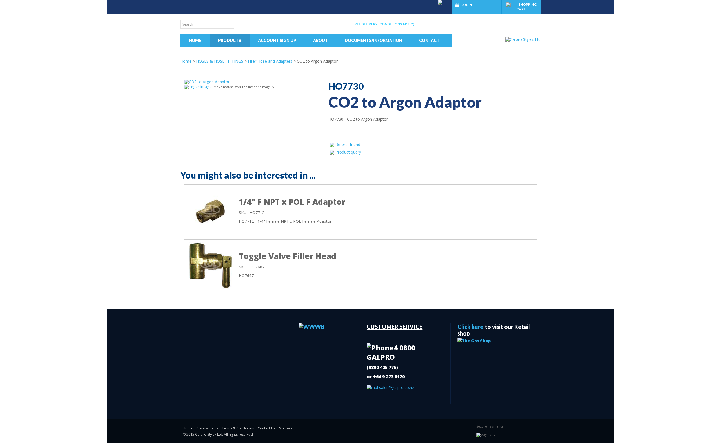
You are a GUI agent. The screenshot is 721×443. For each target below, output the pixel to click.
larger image (200, 86)
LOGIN (466, 5)
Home (195, 40)
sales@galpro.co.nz (396, 387)
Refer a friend (347, 144)
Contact (429, 40)
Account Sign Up (277, 40)
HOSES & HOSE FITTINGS (219, 61)
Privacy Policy (207, 428)
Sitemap (285, 428)
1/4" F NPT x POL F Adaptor (292, 201)
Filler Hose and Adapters (270, 61)
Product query (348, 152)
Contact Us (266, 428)
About (320, 40)
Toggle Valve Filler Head (287, 256)
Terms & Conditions (238, 428)
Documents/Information (373, 40)
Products (229, 40)
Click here (470, 326)
